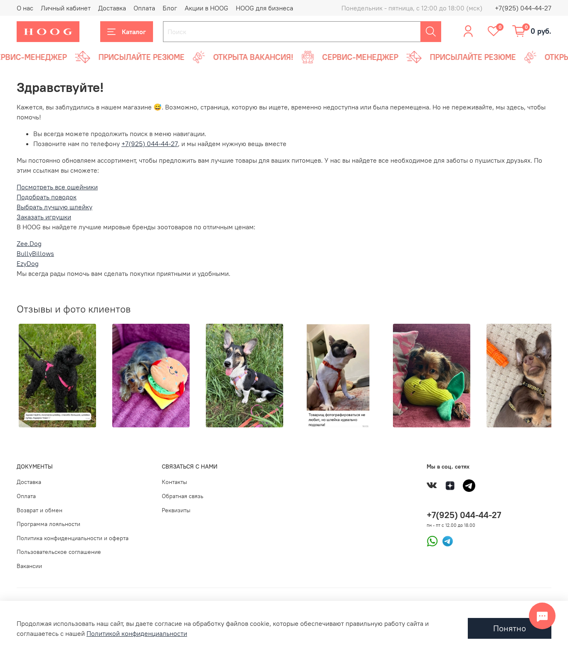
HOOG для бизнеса (264, 8)
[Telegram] (445, 540)
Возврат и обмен (39, 510)
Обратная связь (182, 496)
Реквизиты (176, 510)
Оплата (144, 8)
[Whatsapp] (432, 540)
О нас (25, 8)
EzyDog (28, 263)
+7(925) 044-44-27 (523, 8)
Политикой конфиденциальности (136, 633)
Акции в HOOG (206, 8)
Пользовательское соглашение (59, 552)
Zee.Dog (29, 243)
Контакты (174, 482)
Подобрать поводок (47, 197)
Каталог (134, 31)
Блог (170, 8)
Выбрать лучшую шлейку (54, 207)
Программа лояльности (48, 524)
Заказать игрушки (44, 217)
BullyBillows (35, 253)
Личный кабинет (66, 8)
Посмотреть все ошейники (57, 187)
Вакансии (29, 566)
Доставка (112, 8)
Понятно (509, 628)
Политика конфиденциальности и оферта (72, 538)
